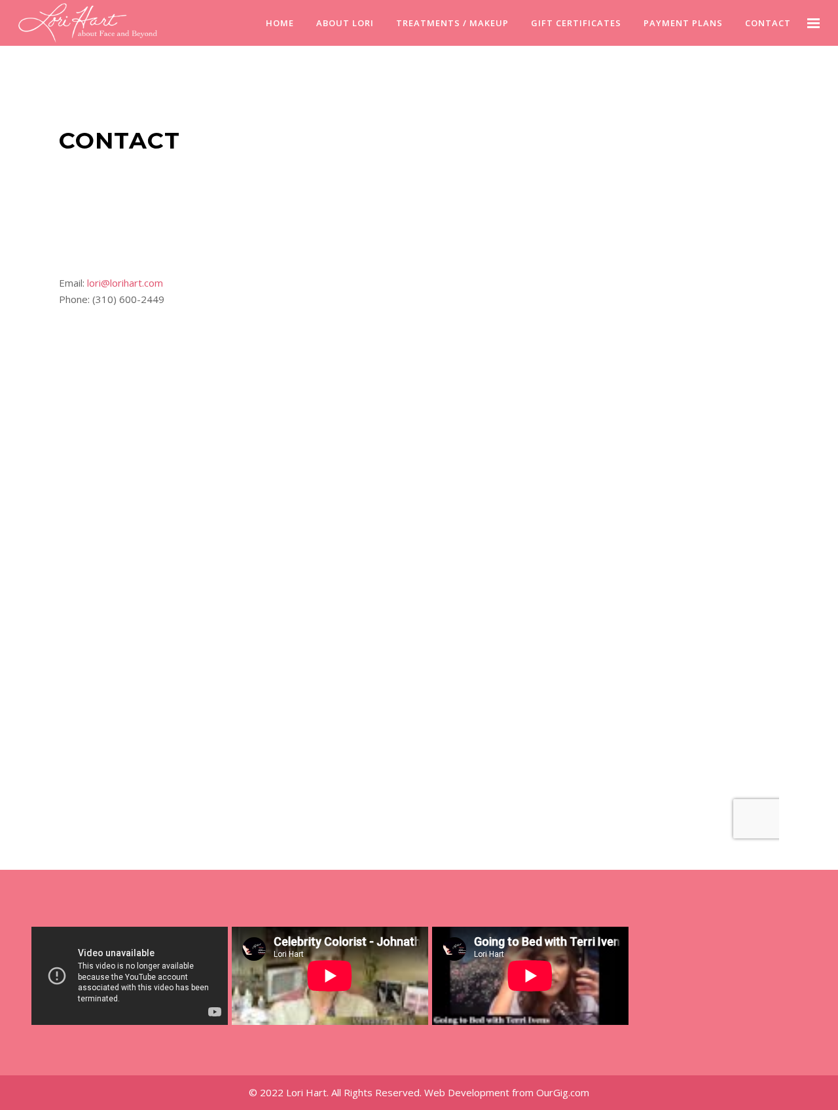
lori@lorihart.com (125, 282)
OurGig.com (562, 1092)
